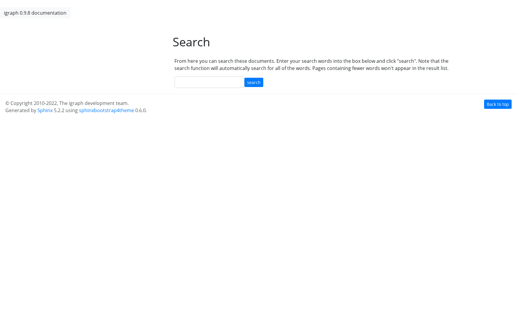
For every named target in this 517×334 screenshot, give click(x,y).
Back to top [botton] (498, 104)
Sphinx (45, 110)
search (254, 82)
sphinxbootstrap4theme (106, 110)
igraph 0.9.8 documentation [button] (35, 13)
